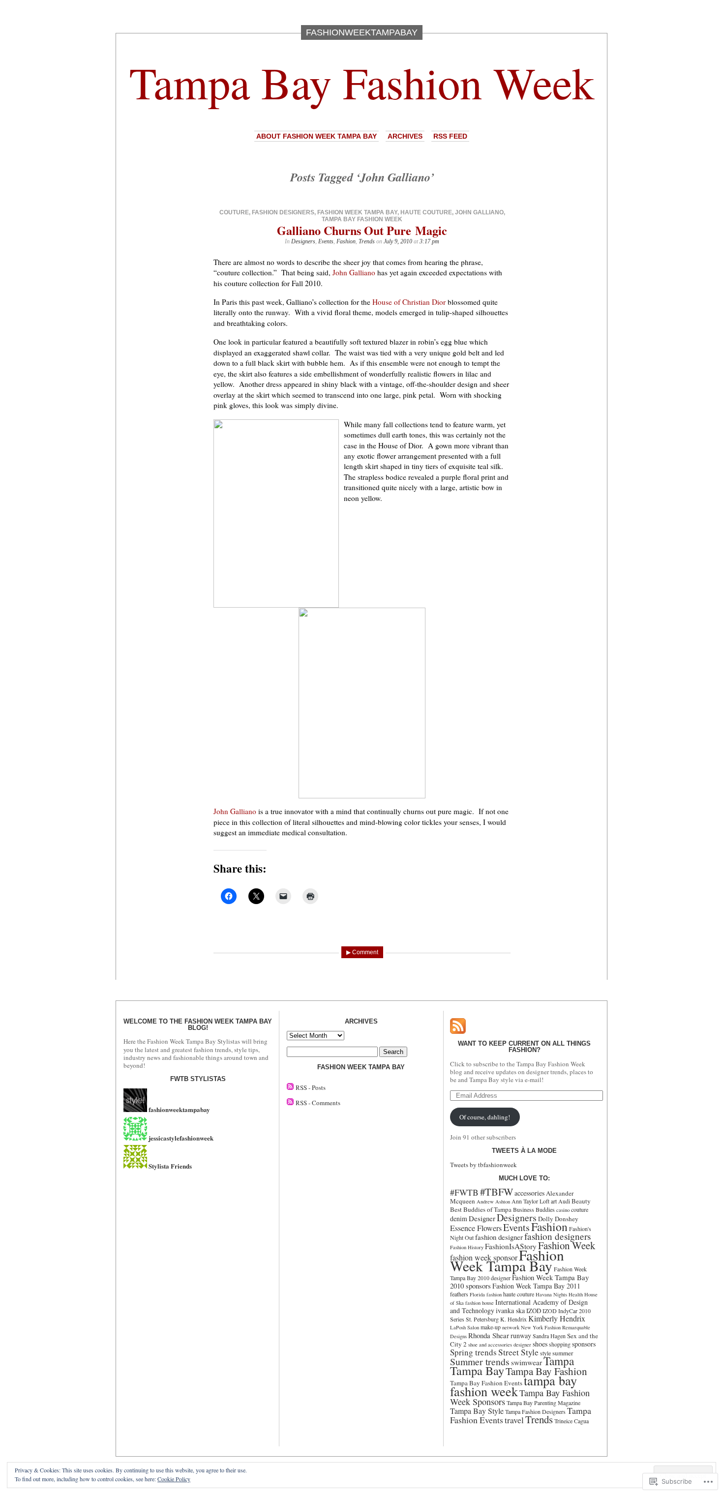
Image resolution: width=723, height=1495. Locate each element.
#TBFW (496, 1192)
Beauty (581, 1201)
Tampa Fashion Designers (535, 1411)
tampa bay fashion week (362, 219)
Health (576, 1294)
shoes (540, 1343)
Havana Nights (551, 1294)
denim (458, 1218)
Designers (303, 241)
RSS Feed (450, 136)
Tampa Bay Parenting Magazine (543, 1403)
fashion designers (283, 212)
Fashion (346, 241)
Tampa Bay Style (477, 1411)
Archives (405, 136)
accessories (529, 1193)
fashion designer (499, 1237)
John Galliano (479, 212)
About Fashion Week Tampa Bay (316, 136)
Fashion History (466, 1247)
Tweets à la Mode (524, 1150)
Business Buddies (534, 1209)
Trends (367, 241)
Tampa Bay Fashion (546, 1371)
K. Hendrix (513, 1319)
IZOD (533, 1310)
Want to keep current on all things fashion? (524, 1047)
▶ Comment (362, 952)
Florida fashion (486, 1294)
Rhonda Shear (488, 1335)
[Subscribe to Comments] (290, 1102)
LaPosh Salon (464, 1327)
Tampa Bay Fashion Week (361, 82)
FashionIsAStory (511, 1246)
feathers (459, 1294)
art (554, 1201)
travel (514, 1420)
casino (563, 1209)
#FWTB (464, 1192)
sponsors (584, 1343)
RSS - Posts (311, 1087)
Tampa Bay (477, 1370)
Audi (564, 1201)
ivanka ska (510, 1310)
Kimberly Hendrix (556, 1318)
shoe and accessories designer (499, 1344)
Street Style (518, 1352)
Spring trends (473, 1352)
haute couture (426, 212)
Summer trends (480, 1361)
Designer (482, 1218)
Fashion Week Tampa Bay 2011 (536, 1285)
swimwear (526, 1362)
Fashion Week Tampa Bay (357, 212)
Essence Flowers (476, 1228)
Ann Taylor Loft (530, 1201)
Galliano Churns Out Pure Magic (362, 230)
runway (521, 1335)
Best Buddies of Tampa (481, 1209)
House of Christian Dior (409, 302)
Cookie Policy (173, 1479)
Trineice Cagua (571, 1421)
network (510, 1327)
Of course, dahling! (484, 1117)
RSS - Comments (318, 1102)
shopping (560, 1344)
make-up (491, 1327)
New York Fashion (541, 1327)
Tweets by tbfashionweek (483, 1164)
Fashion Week (566, 1245)
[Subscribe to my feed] (458, 1031)
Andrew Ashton (493, 1201)
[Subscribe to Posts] (290, 1087)
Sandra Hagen (549, 1336)
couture (234, 212)
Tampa (558, 1361)
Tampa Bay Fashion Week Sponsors (520, 1397)
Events (325, 241)
